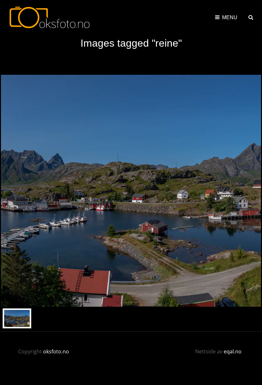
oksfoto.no (56, 351)
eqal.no (233, 351)
